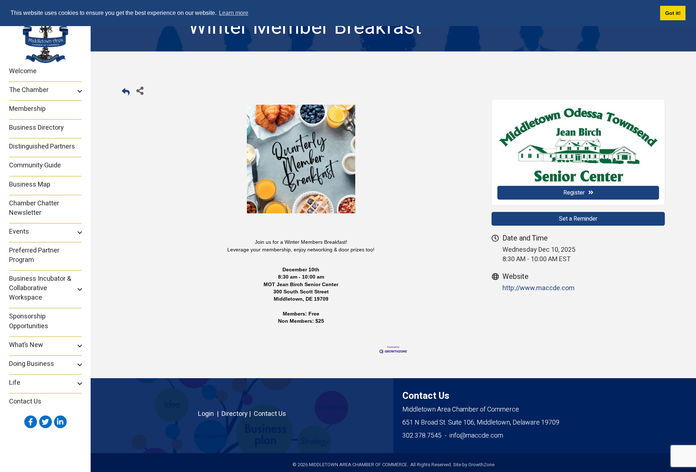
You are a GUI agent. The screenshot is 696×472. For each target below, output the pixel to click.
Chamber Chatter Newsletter (34, 208)
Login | (209, 414)
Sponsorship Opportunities (28, 321)
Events (19, 232)
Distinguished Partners (42, 146)
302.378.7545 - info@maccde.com (452, 435)
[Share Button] (140, 90)
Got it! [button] (673, 13)
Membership (27, 109)
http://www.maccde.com (538, 288)
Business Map (29, 184)
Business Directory (36, 128)
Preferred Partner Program (34, 255)
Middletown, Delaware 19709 (480, 422)
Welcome (23, 71)
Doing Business (31, 364)
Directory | (237, 414)
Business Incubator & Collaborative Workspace (40, 288)
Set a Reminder (578, 218)
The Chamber (29, 90)
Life (14, 383)
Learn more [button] (233, 13)
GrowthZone (481, 464)
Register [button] (574, 192)
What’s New (26, 345)
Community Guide (35, 165)
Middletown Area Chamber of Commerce (460, 409)
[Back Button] (126, 93)
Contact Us (25, 401)
